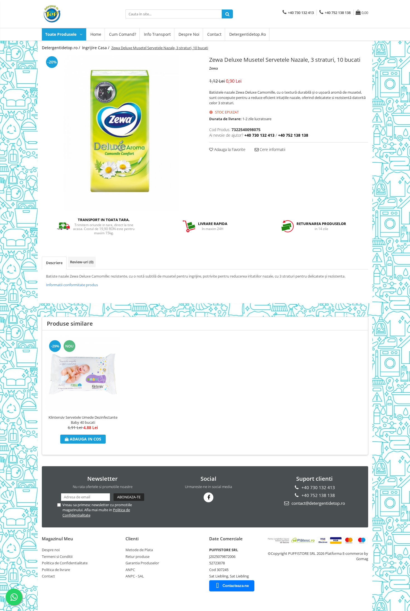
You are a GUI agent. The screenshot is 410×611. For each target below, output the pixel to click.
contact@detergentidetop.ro (317, 503)
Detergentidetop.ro (247, 34)
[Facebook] (208, 497)
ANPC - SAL (135, 576)
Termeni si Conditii (57, 556)
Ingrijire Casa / (96, 47)
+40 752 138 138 (317, 495)
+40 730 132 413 (317, 487)
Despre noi (189, 34)
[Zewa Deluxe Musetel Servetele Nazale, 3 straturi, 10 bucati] (121, 133)
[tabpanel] (121, 133)
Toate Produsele (61, 34)
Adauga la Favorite (229, 149)
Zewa (213, 68)
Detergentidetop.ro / (61, 47)
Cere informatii (272, 149)
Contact (214, 34)
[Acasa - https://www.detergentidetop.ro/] (70, 14)
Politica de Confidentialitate (65, 562)
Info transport (157, 34)
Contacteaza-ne (236, 586)
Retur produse (137, 556)
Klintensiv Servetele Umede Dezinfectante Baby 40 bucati (83, 420)
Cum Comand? (122, 34)
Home (95, 34)
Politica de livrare (56, 569)
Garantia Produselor (142, 562)
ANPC (130, 569)
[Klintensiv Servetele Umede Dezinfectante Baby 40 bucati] (83, 374)
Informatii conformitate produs (72, 284)
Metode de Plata (139, 549)
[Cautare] (227, 14)
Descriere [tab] (54, 262)
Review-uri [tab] (81, 261)
